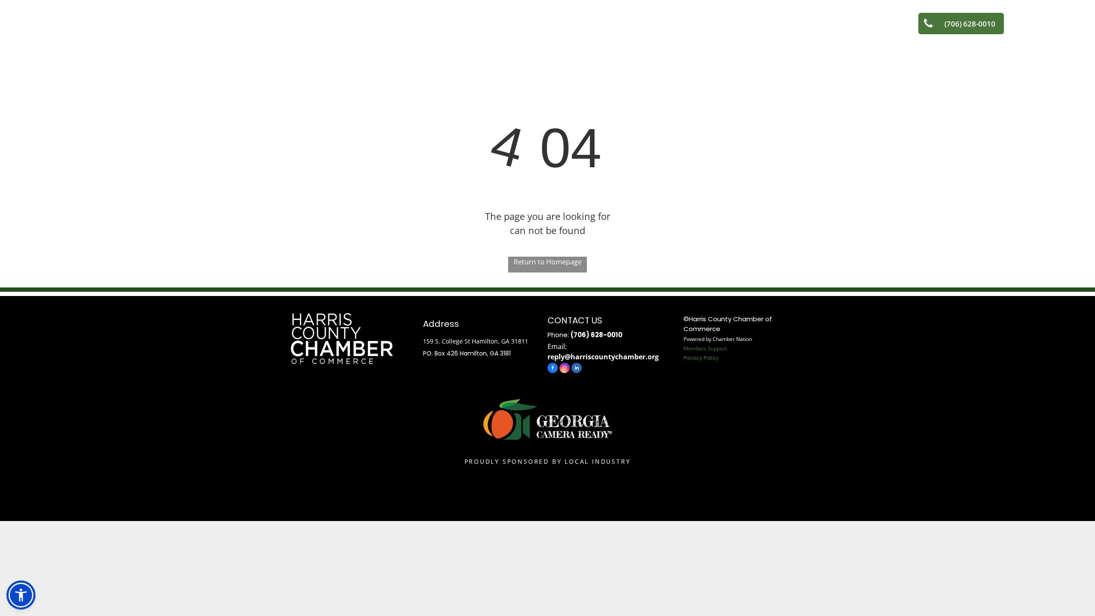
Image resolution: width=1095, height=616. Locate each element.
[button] (21, 595)
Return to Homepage (548, 262)
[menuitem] (239, 25)
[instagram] (564, 369)
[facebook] (553, 369)
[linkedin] (576, 369)
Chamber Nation (732, 339)
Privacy (693, 357)
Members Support (705, 348)
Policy (711, 357)
